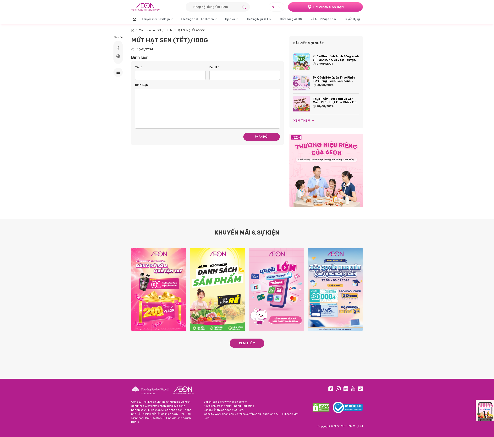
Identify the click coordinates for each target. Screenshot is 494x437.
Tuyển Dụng (352, 19)
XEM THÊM (247, 343)
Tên (138, 67)
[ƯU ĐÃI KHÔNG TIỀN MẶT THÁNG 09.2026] (276, 289)
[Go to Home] (132, 30)
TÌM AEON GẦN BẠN (328, 7)
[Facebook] (330, 388)
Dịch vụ (230, 19)
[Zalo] (345, 388)
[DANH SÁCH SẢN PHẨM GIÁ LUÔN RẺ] (217, 289)
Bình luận (141, 85)
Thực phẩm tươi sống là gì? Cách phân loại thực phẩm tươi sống (335, 102)
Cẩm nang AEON (291, 19)
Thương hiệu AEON (258, 19)
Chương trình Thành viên (197, 19)
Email (214, 67)
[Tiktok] (360, 388)
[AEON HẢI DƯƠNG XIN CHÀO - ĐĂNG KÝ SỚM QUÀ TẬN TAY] (158, 289)
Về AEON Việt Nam (323, 19)
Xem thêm (301, 121)
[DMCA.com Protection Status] (321, 407)
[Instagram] (338, 388)
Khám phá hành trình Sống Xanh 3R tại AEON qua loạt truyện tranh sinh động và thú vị (336, 60)
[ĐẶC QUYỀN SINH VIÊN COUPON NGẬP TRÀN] (335, 289)
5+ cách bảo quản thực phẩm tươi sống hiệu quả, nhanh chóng (334, 81)
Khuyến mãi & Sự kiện (156, 19)
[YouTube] (353, 388)
